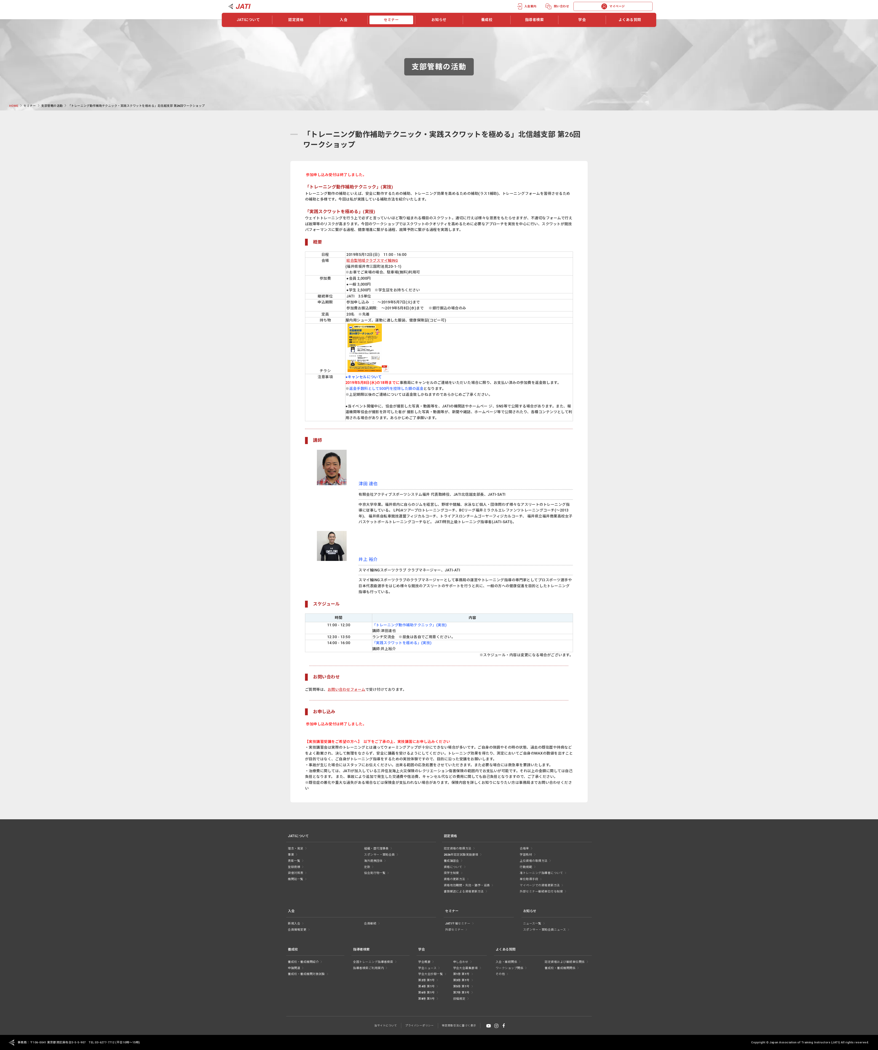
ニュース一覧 (532, 923)
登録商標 (294, 867)
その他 (500, 974)
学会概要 (424, 962)
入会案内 (530, 6)
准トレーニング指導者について (541, 873)
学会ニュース (427, 968)
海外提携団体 (373, 860)
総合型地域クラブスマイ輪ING (372, 260)
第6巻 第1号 (426, 992)
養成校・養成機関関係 (560, 968)
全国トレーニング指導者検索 (373, 962)
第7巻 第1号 (461, 992)
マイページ (617, 6)
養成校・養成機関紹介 (303, 962)
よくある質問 (629, 20)
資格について (453, 867)
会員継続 (370, 923)
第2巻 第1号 (426, 980)
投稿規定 (459, 998)
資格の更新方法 (454, 879)
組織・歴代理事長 (376, 848)
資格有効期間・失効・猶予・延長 (467, 885)
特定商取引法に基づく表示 (459, 1025)
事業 (291, 854)
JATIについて (248, 20)
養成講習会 (451, 860)
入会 (343, 20)
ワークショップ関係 (509, 968)
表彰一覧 (294, 860)
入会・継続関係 (506, 962)
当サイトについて (385, 1025)
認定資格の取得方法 (457, 848)
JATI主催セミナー (457, 923)
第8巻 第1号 (426, 998)
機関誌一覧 (295, 879)
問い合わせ (561, 6)
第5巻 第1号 (461, 986)
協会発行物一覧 (374, 873)
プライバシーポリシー (419, 1025)
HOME (13, 105)
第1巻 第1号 (461, 974)
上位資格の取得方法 (533, 860)
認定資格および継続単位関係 (565, 962)
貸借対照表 (295, 873)
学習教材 (526, 854)
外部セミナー (454, 929)
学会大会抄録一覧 (430, 974)
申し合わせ (460, 962)
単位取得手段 (529, 879)
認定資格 (295, 20)
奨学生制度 (451, 873)
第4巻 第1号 (426, 986)
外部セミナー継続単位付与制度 (541, 891)
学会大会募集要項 (465, 968)
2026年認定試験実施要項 (461, 854)
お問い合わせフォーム (346, 689)
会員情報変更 (297, 929)
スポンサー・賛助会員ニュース (544, 929)
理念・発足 (295, 848)
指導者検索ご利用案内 (368, 968)
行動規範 (526, 867)
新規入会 (294, 923)
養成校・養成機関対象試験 (306, 974)
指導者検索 (534, 20)
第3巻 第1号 (461, 980)
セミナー (391, 20)
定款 (367, 867)
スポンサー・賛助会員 (379, 854)
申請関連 (294, 968)
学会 (582, 20)
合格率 (524, 848)
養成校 (486, 20)
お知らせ (439, 20)
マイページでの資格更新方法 (540, 885)
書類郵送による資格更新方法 (464, 891)
